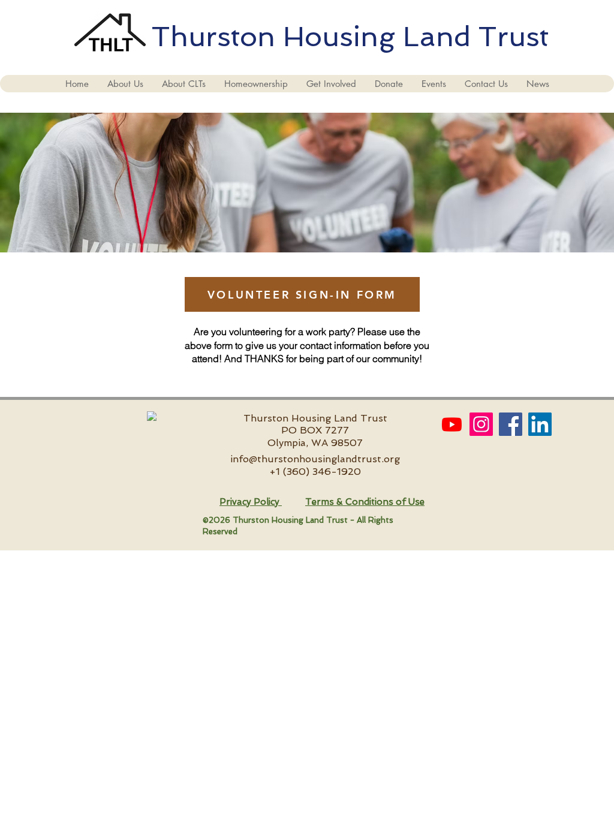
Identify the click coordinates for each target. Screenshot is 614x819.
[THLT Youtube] (451, 424)
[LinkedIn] (540, 424)
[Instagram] (481, 424)
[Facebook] (510, 424)
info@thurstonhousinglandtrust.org (315, 459)
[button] (125, 83)
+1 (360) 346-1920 (315, 471)
